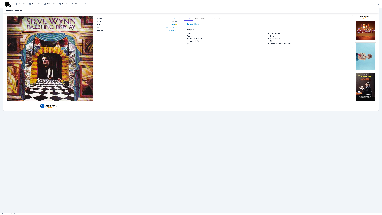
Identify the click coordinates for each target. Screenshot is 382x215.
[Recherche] (378, 4)
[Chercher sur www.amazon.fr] (49, 106)
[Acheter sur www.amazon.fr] (365, 17)
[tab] (188, 18)
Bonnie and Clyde (193, 24)
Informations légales (7, 213)
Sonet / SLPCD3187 (170, 27)
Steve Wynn (173, 30)
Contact (16, 213)
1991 (175, 18)
